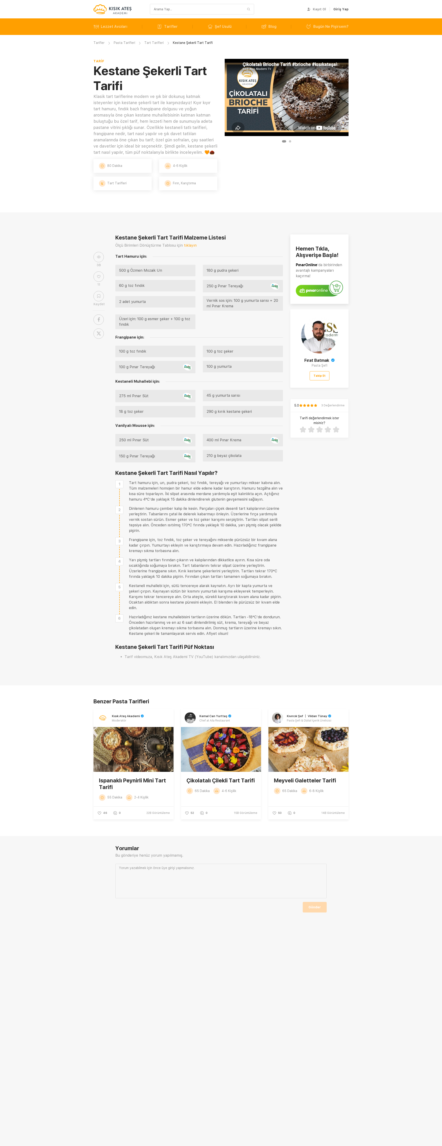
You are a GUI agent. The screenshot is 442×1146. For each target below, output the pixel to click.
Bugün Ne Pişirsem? (331, 26)
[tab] (284, 141)
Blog (272, 26)
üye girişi (168, 868)
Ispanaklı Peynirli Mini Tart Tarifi (132, 783)
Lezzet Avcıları (114, 26)
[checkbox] (119, 484)
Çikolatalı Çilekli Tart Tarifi (220, 780)
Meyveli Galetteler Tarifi (305, 780)
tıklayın (190, 245)
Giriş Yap (341, 9)
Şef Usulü (223, 26)
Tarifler (171, 26)
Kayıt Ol (319, 9)
